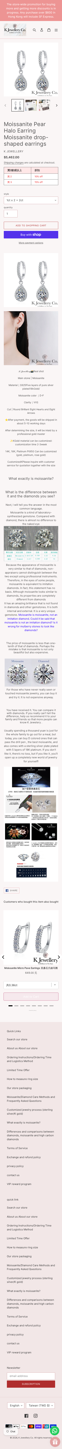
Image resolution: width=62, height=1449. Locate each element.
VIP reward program (19, 1184)
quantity (8, 207)
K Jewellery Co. (26, 1437)
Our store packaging (19, 1088)
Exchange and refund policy (24, 1157)
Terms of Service (17, 1148)
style (6, 193)
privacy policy (15, 1166)
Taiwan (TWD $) (39, 1405)
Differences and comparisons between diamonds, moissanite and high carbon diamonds (30, 1135)
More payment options (31, 242)
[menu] (56, 29)
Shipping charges (14, 162)
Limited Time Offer (18, 1070)
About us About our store (22, 1048)
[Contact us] (54, 1430)
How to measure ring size (22, 1079)
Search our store (17, 1039)
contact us (13, 1175)
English (14, 1405)
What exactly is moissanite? (23, 1122)
